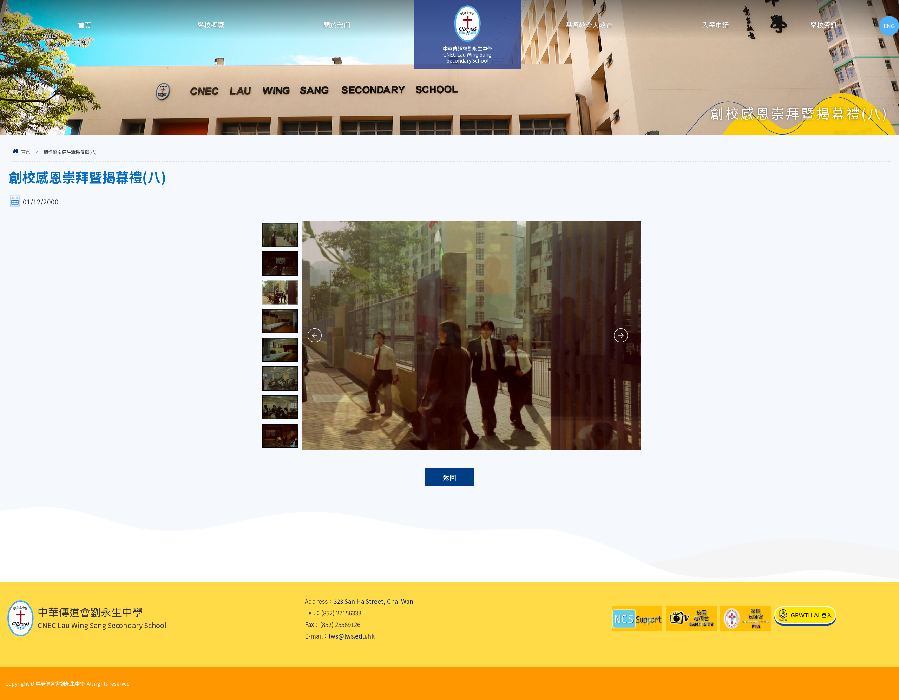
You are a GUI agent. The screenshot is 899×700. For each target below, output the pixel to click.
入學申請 (715, 25)
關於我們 (336, 25)
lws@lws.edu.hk (352, 636)
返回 (449, 477)
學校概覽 (210, 25)
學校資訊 (823, 25)
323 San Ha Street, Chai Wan (373, 601)
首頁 (84, 25)
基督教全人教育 (589, 25)
